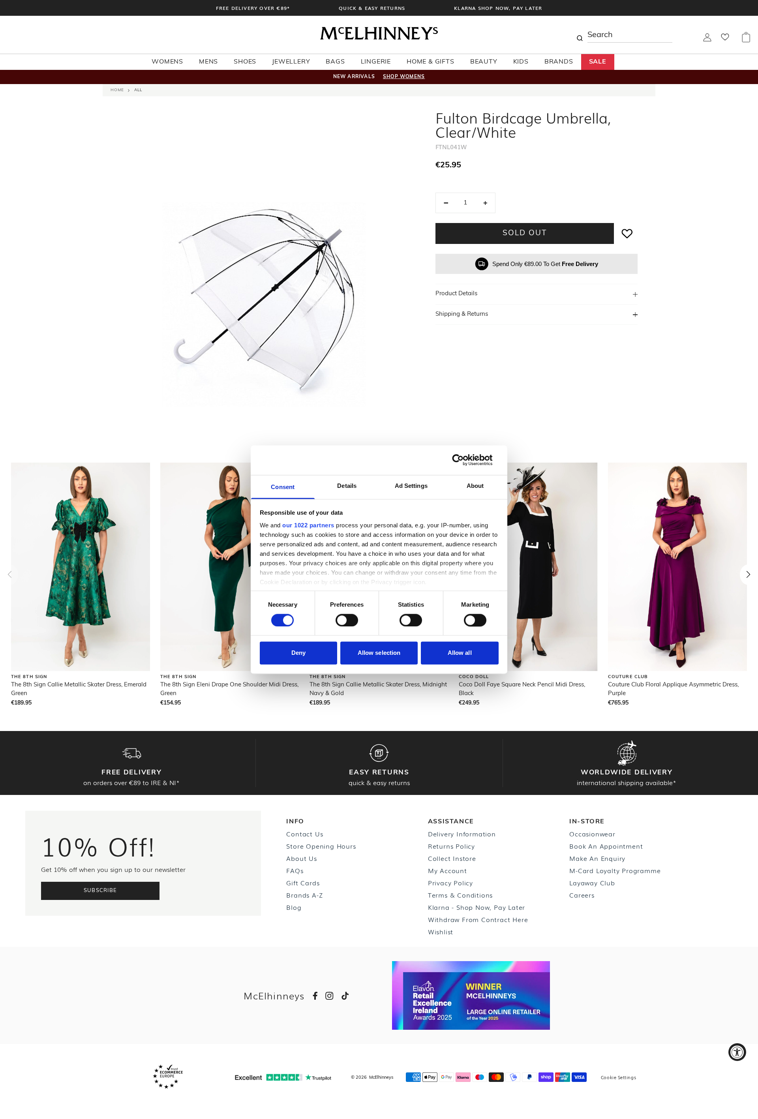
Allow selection (379, 653)
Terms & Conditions (460, 895)
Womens (167, 62)
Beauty (483, 62)
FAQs (294, 870)
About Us (301, 858)
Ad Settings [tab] (411, 485)
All (138, 90)
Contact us (304, 833)
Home (117, 90)
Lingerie (376, 62)
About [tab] (475, 485)
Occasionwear (592, 833)
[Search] (579, 35)
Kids (521, 62)
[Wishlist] (725, 39)
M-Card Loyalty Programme (614, 870)
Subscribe (100, 890)
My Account (447, 870)
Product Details (456, 294)
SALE (597, 62)
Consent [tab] (283, 487)
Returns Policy (451, 846)
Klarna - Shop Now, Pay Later (476, 907)
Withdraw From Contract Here (478, 919)
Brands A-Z (304, 895)
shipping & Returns (461, 314)
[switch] (347, 620)
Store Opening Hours (321, 846)
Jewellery (291, 62)
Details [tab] (346, 485)
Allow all (460, 653)
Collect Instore (452, 858)
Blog (293, 907)
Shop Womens (404, 77)
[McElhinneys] (379, 38)
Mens (208, 62)
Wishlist (440, 931)
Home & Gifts (430, 62)
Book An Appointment (606, 846)
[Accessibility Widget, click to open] (737, 1052)
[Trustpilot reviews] (283, 1077)
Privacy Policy (450, 882)
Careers (582, 895)
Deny (298, 653)
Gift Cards (302, 882)
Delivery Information (462, 833)
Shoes (245, 62)
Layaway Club (592, 882)
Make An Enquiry (597, 858)
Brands (558, 62)
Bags (335, 62)
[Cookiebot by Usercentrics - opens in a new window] (464, 460)
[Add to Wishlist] (627, 233)
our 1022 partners (308, 525)
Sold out (524, 233)
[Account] (707, 40)
